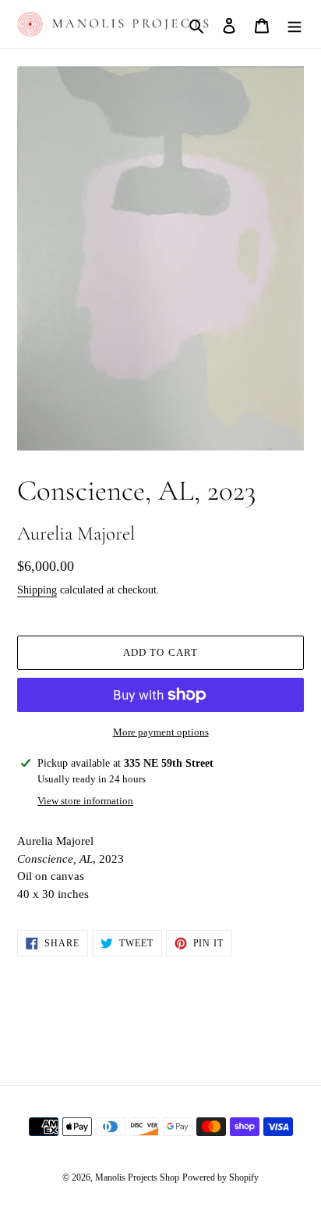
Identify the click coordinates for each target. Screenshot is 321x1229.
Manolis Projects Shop (137, 1177)
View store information (85, 801)
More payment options (161, 732)
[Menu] (294, 24)
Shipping (37, 590)
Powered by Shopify (220, 1177)
